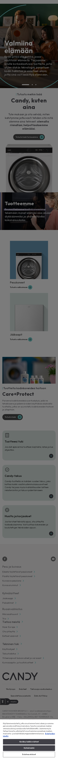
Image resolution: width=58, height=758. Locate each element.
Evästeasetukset (29, 754)
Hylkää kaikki (29, 748)
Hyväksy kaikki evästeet (29, 742)
